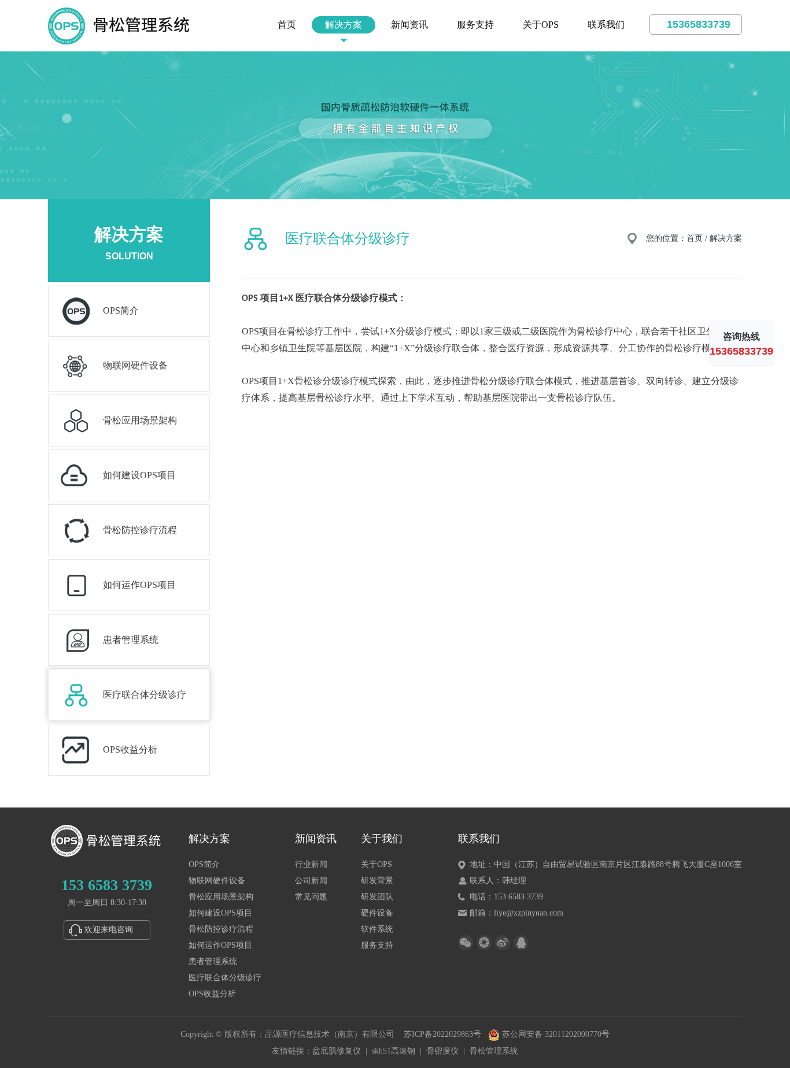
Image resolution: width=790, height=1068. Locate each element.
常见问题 (311, 896)
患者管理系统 (213, 961)
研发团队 (377, 896)
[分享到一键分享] (484, 942)
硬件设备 (377, 913)
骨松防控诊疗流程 (221, 929)
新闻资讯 (409, 24)
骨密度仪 (442, 1051)
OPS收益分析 (212, 993)
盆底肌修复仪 (336, 1051)
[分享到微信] (465, 942)
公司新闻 (311, 880)
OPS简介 (204, 864)
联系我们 (606, 24)
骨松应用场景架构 (221, 896)
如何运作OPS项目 (220, 945)
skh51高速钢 (393, 1051)
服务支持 (475, 24)
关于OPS (541, 24)
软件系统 (377, 929)
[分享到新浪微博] (502, 942)
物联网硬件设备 (217, 880)
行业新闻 (311, 864)
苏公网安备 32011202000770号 (555, 1034)
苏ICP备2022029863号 (442, 1034)
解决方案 (343, 24)
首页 (287, 24)
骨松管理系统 (494, 1051)
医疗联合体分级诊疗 (225, 977)
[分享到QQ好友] (521, 942)
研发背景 (377, 880)
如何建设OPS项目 (220, 913)
